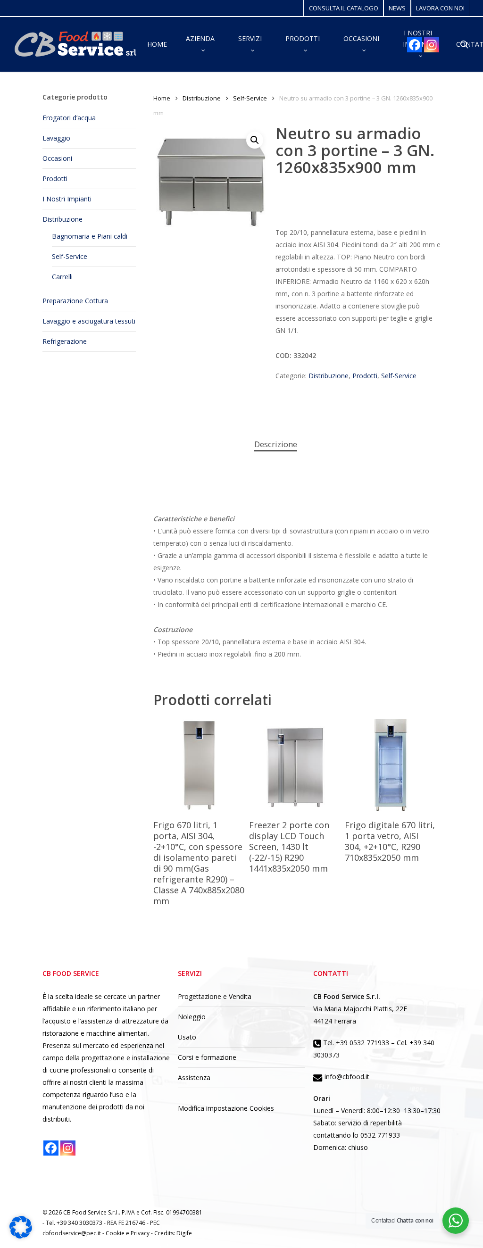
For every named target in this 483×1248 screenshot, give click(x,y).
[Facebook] (414, 44)
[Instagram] (431, 44)
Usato (187, 1036)
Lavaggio (56, 137)
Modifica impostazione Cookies (226, 1108)
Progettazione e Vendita (214, 996)
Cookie (116, 1233)
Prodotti (54, 178)
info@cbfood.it (346, 1076)
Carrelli (62, 276)
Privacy (141, 1233)
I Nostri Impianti (67, 198)
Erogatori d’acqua (69, 117)
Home (161, 98)
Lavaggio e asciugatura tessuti (88, 320)
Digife (184, 1233)
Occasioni (57, 158)
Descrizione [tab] (275, 444)
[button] (254, 140)
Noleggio (192, 1016)
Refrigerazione (64, 341)
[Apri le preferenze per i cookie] (20, 1235)
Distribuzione (62, 219)
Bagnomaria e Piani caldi (89, 236)
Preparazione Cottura (75, 300)
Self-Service (69, 256)
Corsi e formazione (207, 1057)
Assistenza (194, 1077)
